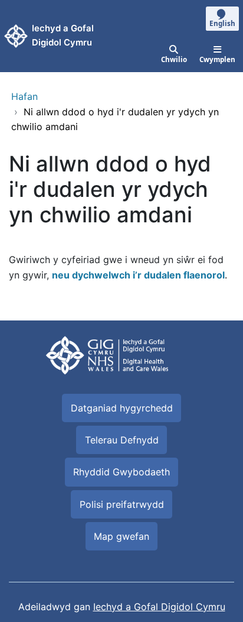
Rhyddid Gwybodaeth (121, 472)
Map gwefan (121, 536)
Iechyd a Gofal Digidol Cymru (159, 607)
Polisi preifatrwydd (122, 504)
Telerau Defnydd (122, 440)
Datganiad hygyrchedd (122, 408)
